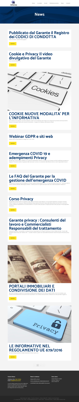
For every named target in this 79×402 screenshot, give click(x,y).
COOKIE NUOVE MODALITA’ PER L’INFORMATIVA (39, 116)
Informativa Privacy (48, 399)
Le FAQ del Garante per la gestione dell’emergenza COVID (37, 178)
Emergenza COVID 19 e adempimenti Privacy (29, 155)
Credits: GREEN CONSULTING (59, 399)
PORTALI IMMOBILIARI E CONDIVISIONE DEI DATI (32, 288)
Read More (13, 43)
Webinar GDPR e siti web (31, 136)
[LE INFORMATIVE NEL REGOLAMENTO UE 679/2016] (39, 324)
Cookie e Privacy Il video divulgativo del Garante (30, 56)
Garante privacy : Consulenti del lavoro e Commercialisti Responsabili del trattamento (37, 224)
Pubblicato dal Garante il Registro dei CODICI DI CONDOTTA (39, 35)
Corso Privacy (21, 199)
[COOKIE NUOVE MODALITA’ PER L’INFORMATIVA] (39, 91)
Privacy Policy (41, 399)
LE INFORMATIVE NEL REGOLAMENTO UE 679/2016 (35, 348)
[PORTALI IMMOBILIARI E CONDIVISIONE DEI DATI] (39, 264)
